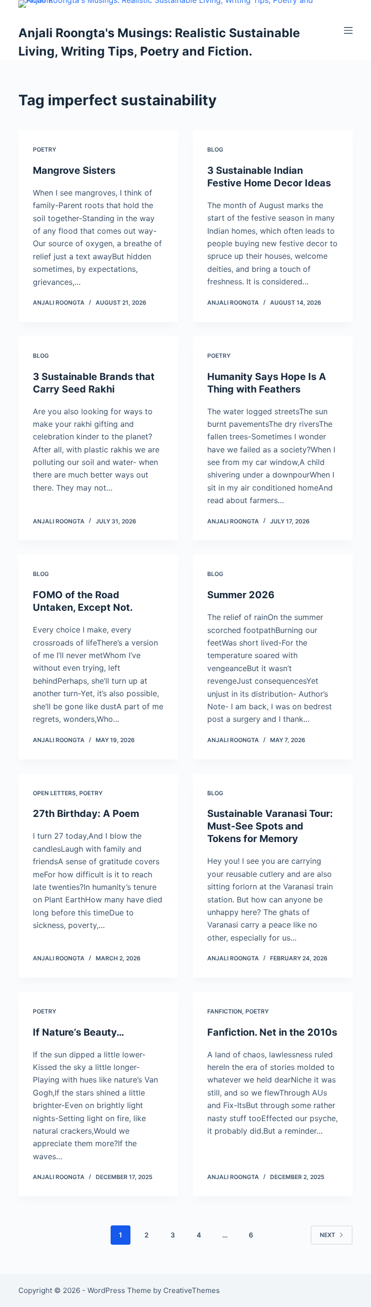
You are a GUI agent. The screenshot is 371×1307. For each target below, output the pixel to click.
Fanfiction (224, 1011)
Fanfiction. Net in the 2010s (272, 1032)
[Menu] (348, 30)
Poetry (44, 149)
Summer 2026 (240, 595)
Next (327, 1234)
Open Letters (54, 793)
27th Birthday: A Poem (86, 813)
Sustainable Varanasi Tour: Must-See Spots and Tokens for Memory (270, 826)
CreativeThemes (191, 1290)
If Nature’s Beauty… (78, 1032)
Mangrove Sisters (74, 170)
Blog (215, 149)
